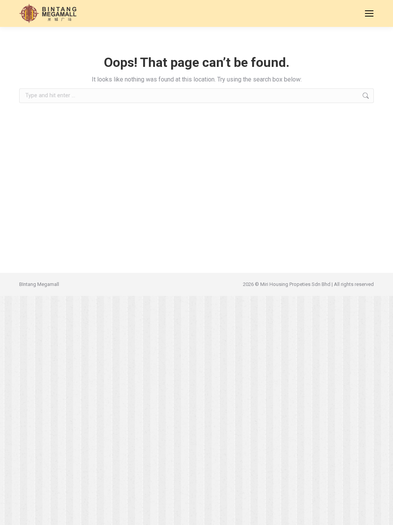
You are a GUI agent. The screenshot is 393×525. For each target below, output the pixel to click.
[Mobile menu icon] (369, 13)
